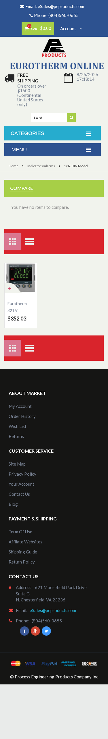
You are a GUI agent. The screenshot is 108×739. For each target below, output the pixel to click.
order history (22, 416)
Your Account (21, 484)
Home (13, 166)
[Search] (71, 117)
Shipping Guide (23, 551)
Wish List (17, 426)
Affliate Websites (25, 541)
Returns (16, 436)
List (29, 241)
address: (24, 587)
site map (17, 463)
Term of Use (20, 531)
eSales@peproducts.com (61, 6)
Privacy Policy (22, 473)
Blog (13, 504)
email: (21, 610)
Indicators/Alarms (41, 166)
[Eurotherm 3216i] (21, 279)
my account (20, 406)
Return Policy (22, 561)
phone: (22, 620)
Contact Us (19, 494)
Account (68, 28)
